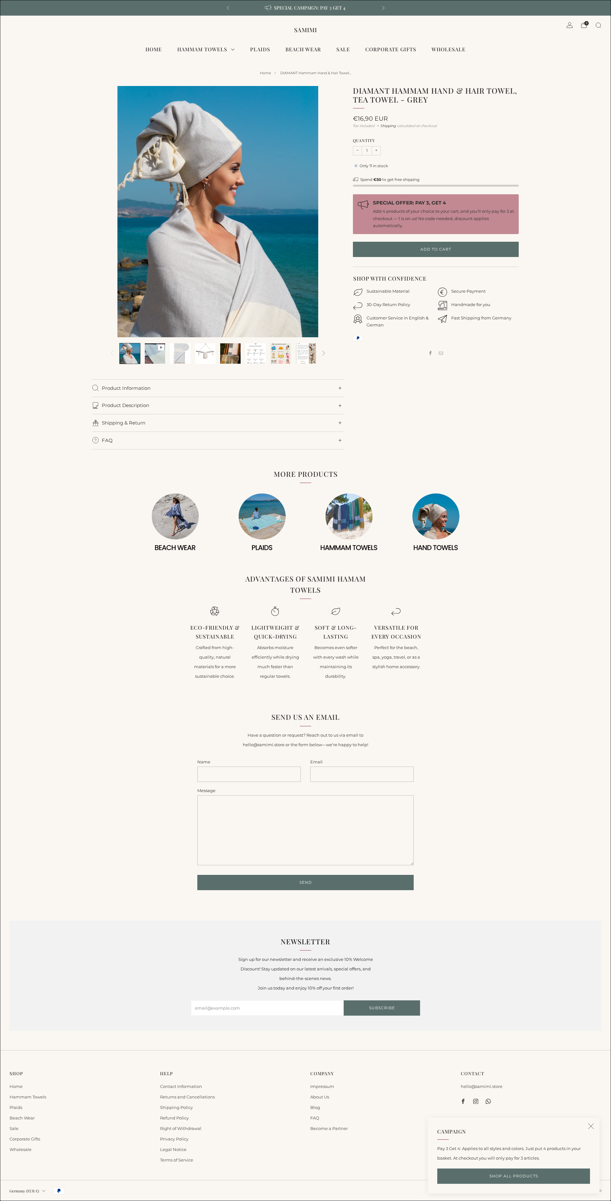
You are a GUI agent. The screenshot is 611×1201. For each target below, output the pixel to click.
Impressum (322, 1086)
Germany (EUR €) (24, 1190)
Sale (343, 49)
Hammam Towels (202, 49)
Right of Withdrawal (180, 1128)
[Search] (598, 25)
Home (153, 49)
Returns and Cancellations (187, 1096)
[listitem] (305, 8)
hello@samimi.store (481, 1086)
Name (203, 761)
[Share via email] (441, 353)
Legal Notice (173, 1149)
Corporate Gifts (390, 49)
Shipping (388, 126)
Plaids (260, 49)
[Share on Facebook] (430, 353)
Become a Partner (329, 1128)
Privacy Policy (174, 1138)
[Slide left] (112, 353)
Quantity (364, 140)
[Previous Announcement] (228, 8)
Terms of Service (176, 1159)
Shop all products (513, 1176)
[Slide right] (323, 353)
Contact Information (181, 1086)
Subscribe (382, 1007)
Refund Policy (174, 1117)
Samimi (305, 29)
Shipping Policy (176, 1107)
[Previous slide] (104, 211)
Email (316, 761)
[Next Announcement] (383, 8)
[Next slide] (331, 211)
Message (206, 790)
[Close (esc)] (591, 1126)
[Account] (569, 25)
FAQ (314, 1117)
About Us (319, 1096)
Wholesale (449, 49)
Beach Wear (303, 49)
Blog (315, 1107)
